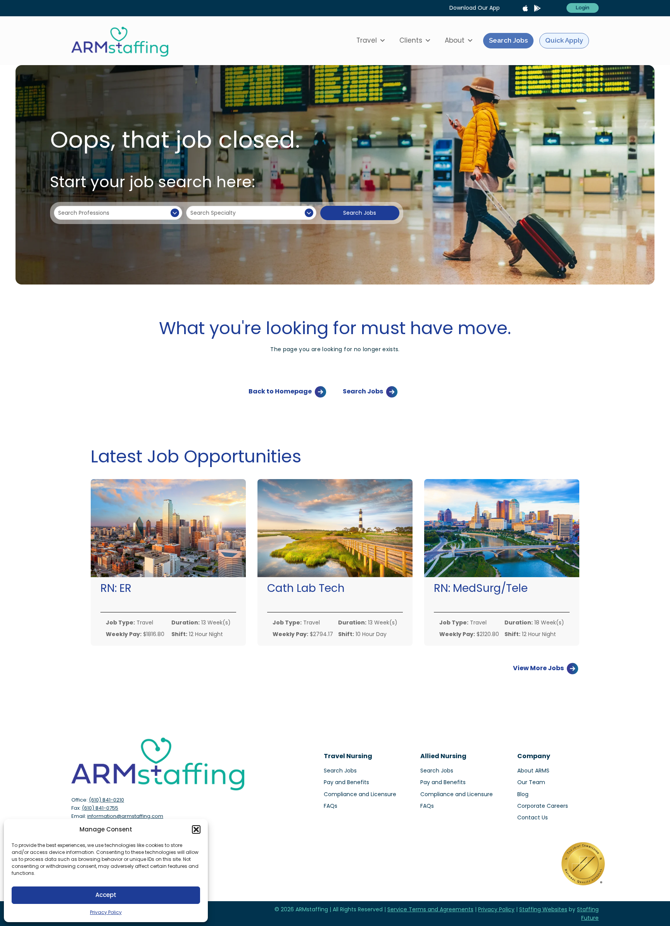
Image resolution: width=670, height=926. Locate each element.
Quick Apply (564, 40)
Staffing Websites (543, 909)
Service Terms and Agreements (430, 909)
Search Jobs (508, 40)
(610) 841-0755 (100, 808)
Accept (105, 895)
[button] (196, 829)
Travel (366, 40)
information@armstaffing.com (125, 816)
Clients (410, 40)
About (455, 40)
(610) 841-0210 (106, 800)
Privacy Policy (106, 912)
